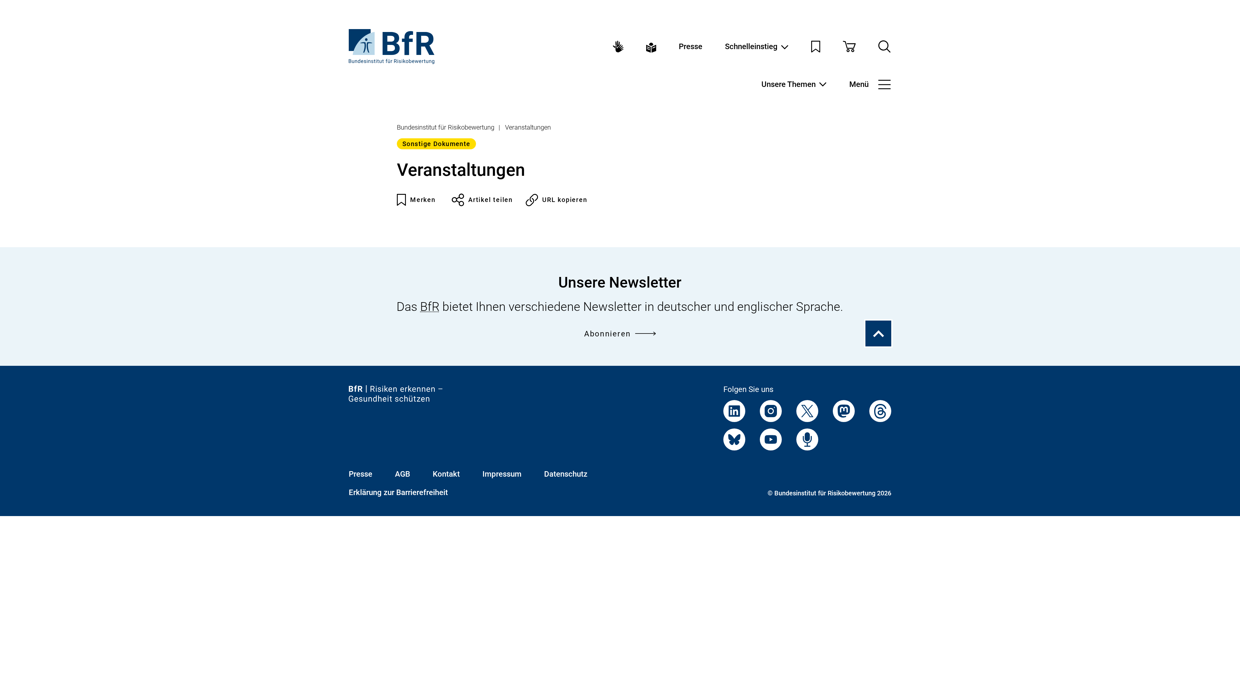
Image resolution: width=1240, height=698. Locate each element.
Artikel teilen (490, 200)
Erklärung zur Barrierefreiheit (398, 492)
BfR (429, 307)
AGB (402, 474)
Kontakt (446, 474)
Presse (690, 46)
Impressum (502, 474)
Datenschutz (565, 474)
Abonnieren (607, 333)
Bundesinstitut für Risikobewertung (445, 127)
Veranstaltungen (528, 127)
